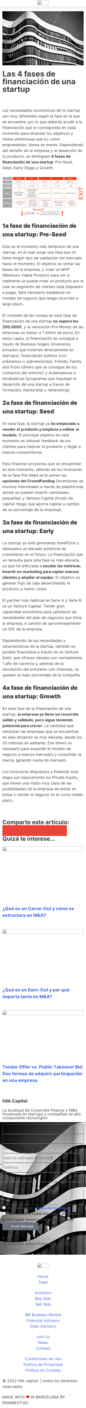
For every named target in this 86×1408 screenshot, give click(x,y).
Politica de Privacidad (52, 1208)
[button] (43, 7)
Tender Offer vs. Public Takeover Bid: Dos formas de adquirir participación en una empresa (42, 1073)
